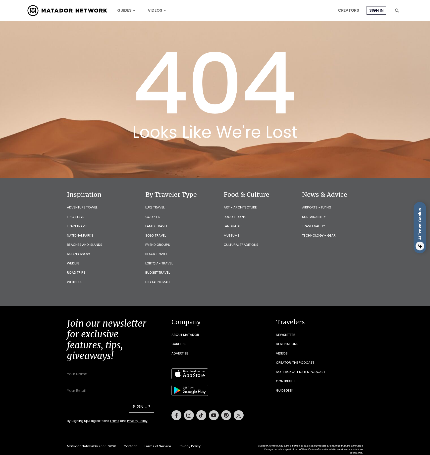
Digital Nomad (157, 282)
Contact (130, 446)
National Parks (80, 235)
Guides (124, 10)
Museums (231, 235)
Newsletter (285, 334)
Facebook (176, 415)
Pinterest (226, 415)
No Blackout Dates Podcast (300, 371)
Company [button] (186, 322)
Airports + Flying (316, 207)
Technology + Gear (319, 235)
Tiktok (201, 415)
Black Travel (156, 254)
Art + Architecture (240, 207)
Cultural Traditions (241, 244)
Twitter (239, 415)
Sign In (376, 10)
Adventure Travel (82, 207)
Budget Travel (157, 272)
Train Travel (77, 226)
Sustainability (314, 216)
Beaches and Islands (84, 244)
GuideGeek (284, 390)
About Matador (185, 334)
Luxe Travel (154, 207)
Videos (155, 10)
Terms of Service (157, 446)
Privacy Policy (137, 421)
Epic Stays (75, 216)
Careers (178, 344)
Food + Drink (235, 216)
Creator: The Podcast (295, 362)
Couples (152, 216)
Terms (114, 421)
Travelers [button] (290, 322)
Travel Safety (313, 226)
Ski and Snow (78, 254)
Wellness (74, 282)
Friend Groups (157, 244)
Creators (348, 10)
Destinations (287, 344)
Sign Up (141, 407)
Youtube (214, 415)
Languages (233, 226)
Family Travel (156, 226)
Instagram (189, 415)
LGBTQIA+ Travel (159, 263)
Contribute (286, 381)
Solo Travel (155, 235)
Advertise (179, 353)
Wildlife (73, 263)
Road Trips (76, 272)
